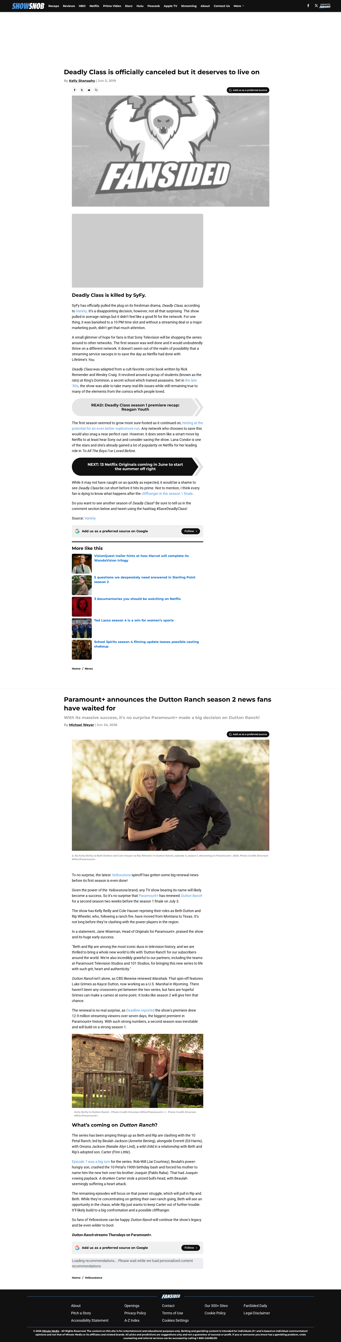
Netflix (94, 6)
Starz (129, 6)
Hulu (140, 6)
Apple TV (170, 6)
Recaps (53, 6)
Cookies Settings (175, 1320)
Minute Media (50, 1330)
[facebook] (308, 5)
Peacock (154, 6)
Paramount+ (148, 896)
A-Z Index (132, 1320)
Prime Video (112, 6)
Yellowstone (93, 1277)
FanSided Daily (255, 1306)
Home (76, 668)
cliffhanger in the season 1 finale (167, 493)
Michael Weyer (81, 725)
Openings (131, 1306)
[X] (316, 5)
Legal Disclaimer (257, 1313)
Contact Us (222, 6)
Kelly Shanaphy (82, 81)
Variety (81, 311)
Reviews (69, 6)
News (89, 668)
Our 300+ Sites (216, 1306)
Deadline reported (140, 1010)
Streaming (189, 6)
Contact (168, 1306)
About (205, 6)
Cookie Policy (215, 1313)
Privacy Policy (135, 1313)
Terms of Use (172, 1313)
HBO (82, 6)
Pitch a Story (81, 1313)
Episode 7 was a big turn (91, 1161)
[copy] (96, 90)
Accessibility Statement (89, 1320)
